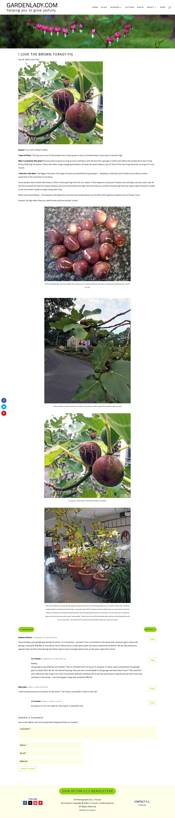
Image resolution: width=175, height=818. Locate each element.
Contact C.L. (142, 801)
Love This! (34, 59)
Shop (163, 7)
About (150, 7)
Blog (104, 7)
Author (129, 7)
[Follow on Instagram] (35, 803)
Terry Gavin (91, 810)
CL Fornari (35, 658)
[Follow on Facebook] (25, 803)
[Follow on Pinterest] (40, 803)
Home (95, 7)
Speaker (115, 7)
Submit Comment (27, 768)
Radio (140, 7)
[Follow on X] (30, 803)
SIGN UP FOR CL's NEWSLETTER (87, 791)
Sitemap (142, 805)
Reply (152, 639)
